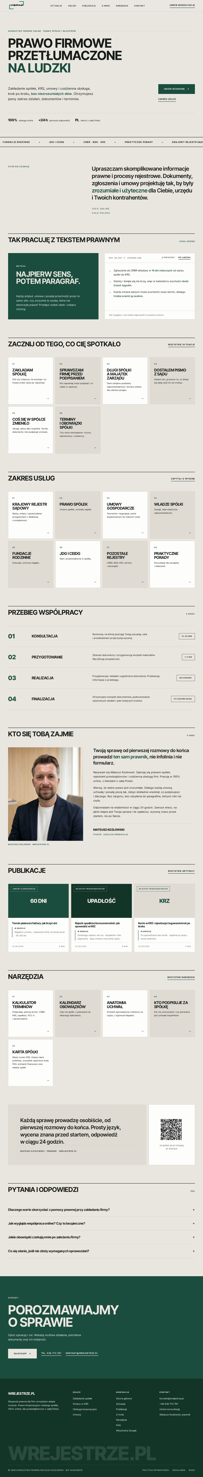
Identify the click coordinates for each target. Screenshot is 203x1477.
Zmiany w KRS (80, 1403)
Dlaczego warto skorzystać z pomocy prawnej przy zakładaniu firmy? (101, 1209)
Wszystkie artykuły (181, 871)
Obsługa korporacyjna (85, 1409)
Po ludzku (184, 257)
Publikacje (89, 6)
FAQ (118, 1425)
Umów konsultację (182, 5)
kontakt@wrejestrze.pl (82, 1353)
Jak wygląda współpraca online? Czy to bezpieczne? (101, 1223)
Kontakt (139, 6)
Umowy (77, 1414)
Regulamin (179, 1470)
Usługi (72, 6)
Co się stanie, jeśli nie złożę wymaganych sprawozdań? (101, 1251)
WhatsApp (20, 1353)
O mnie (106, 6)
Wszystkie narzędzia (181, 977)
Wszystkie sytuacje (181, 344)
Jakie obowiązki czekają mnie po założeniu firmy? (101, 1237)
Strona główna (124, 1398)
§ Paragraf (168, 257)
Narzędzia (122, 6)
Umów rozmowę (174, 89)
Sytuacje (56, 6)
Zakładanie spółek (82, 1398)
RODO (192, 1470)
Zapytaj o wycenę (183, 479)
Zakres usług (167, 99)
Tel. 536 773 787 (51, 1353)
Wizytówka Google (126, 1430)
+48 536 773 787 (169, 1403)
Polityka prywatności (155, 1470)
